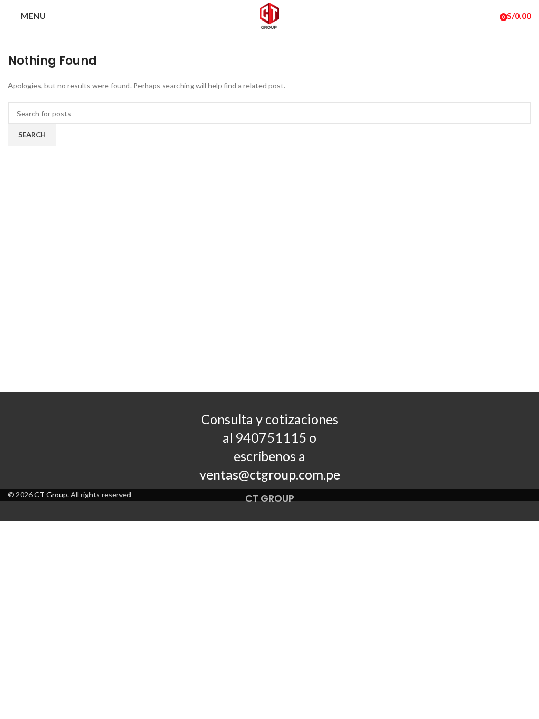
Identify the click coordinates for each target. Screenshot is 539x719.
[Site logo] (269, 15)
